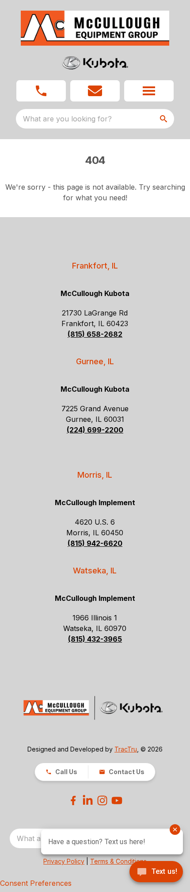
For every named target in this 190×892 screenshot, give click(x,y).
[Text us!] (156, 872)
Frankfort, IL (95, 265)
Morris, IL (94, 474)
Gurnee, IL (95, 361)
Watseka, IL (95, 570)
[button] (41, 91)
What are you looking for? (67, 118)
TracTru (125, 749)
